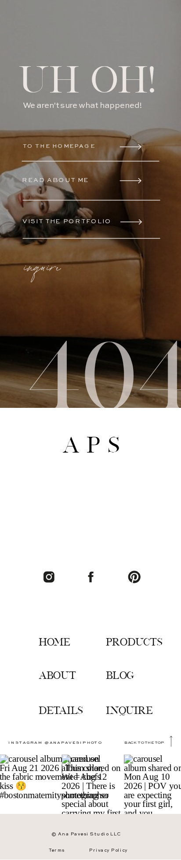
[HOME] (58, 628)
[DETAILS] (63, 697)
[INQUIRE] (137, 696)
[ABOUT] (58, 661)
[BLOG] (121, 662)
